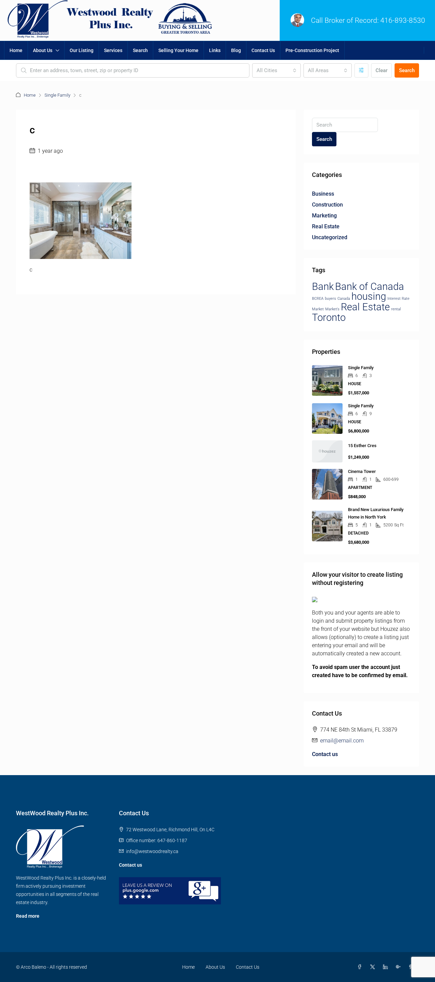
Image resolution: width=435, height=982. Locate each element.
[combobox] (276, 70)
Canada (343, 298)
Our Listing (81, 50)
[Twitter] (374, 967)
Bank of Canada (369, 286)
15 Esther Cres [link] (362, 445)
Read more (27, 916)
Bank (323, 286)
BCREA (318, 298)
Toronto (329, 317)
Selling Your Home (178, 50)
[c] (81, 220)
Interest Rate (398, 298)
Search (140, 50)
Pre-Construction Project (312, 50)
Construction (327, 204)
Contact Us (263, 50)
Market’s (332, 309)
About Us (42, 50)
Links (215, 50)
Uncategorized (329, 237)
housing (368, 296)
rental (396, 309)
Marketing (324, 215)
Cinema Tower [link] (362, 471)
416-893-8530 (402, 20)
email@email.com (342, 740)
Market (318, 309)
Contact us (325, 754)
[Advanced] (361, 70)
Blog (236, 50)
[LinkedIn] (386, 967)
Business (323, 194)
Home (16, 50)
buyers (330, 298)
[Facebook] (361, 967)
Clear (381, 70)
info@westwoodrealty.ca (152, 851)
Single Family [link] (360, 367)
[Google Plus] (399, 967)
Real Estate (326, 226)
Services (113, 50)
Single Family (57, 95)
